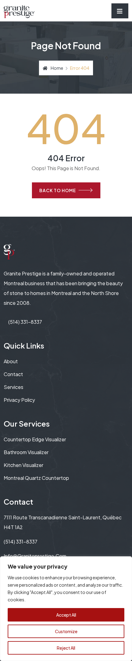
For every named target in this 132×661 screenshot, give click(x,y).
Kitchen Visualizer (23, 465)
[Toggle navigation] (119, 10)
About (11, 361)
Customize (66, 631)
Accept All (66, 615)
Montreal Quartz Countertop (36, 478)
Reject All (66, 648)
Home (57, 68)
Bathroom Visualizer (26, 452)
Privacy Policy (19, 400)
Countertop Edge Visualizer (35, 439)
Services (13, 387)
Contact (13, 374)
